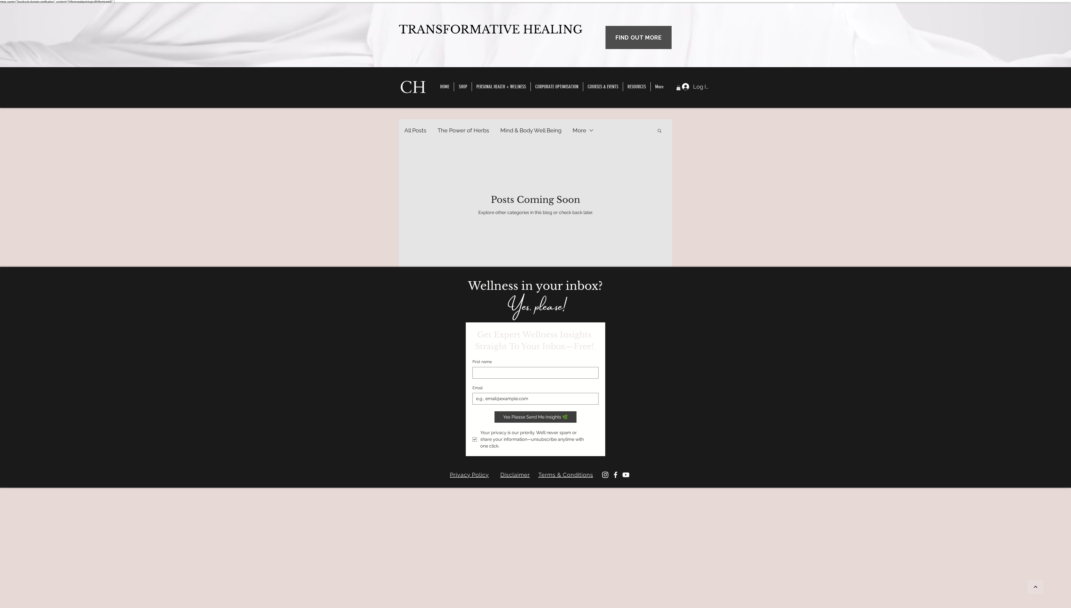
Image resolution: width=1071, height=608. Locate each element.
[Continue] (1035, 587)
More (579, 130)
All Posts (415, 130)
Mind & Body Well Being (530, 130)
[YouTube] (626, 475)
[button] (603, 86)
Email (477, 388)
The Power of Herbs (463, 130)
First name (482, 361)
